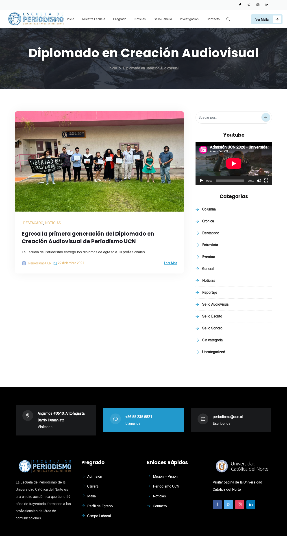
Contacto (213, 19)
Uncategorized (213, 352)
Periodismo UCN (166, 486)
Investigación (189, 19)
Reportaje (209, 292)
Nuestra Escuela (93, 19)
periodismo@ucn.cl (228, 417)
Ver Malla (262, 19)
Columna (209, 209)
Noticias (140, 19)
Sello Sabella (163, 19)
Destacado (33, 223)
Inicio (70, 19)
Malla (91, 496)
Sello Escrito (212, 316)
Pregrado (119, 19)
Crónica (208, 221)
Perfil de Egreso (100, 506)
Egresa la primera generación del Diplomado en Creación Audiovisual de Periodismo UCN (88, 237)
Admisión (94, 476)
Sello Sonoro (212, 328)
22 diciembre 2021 (71, 263)
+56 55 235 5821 (138, 417)
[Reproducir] (201, 180)
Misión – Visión (165, 476)
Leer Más (170, 263)
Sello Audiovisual (215, 304)
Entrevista (210, 245)
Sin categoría (212, 340)
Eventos (208, 257)
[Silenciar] (259, 180)
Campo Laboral (99, 516)
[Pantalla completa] (266, 180)
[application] (234, 163)
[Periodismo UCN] (36, 19)
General (208, 269)
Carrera (92, 486)
